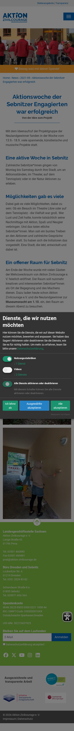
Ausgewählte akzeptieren (34, 405)
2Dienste (20, 374)
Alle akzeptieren (60, 405)
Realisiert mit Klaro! (60, 414)
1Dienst (19, 363)
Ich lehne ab (10, 405)
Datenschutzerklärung (30, 348)
